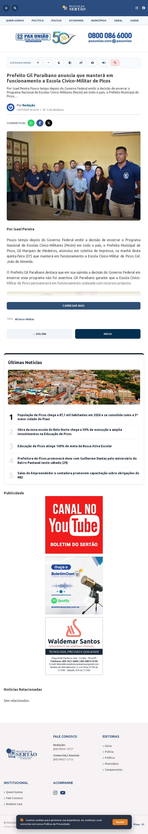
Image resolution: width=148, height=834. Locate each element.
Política (38, 20)
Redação (28, 105)
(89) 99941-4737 (63, 749)
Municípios (98, 20)
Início (108, 334)
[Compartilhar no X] (48, 123)
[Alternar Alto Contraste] (70, 63)
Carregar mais (73, 305)
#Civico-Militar (24, 319)
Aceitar (120, 822)
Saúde (134, 20)
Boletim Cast (14, 804)
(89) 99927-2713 (63, 759)
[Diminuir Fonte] (48, 63)
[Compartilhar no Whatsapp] (31, 123)
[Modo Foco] (92, 63)
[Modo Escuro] (59, 63)
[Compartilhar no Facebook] (39, 123)
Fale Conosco (14, 798)
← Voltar (39, 334)
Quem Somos (15, 20)
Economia (76, 20)
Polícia (56, 20)
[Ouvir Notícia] (103, 63)
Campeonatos (113, 769)
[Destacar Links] (81, 63)
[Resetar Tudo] (115, 63)
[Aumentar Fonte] (38, 63)
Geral (118, 20)
